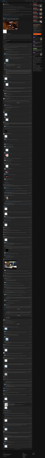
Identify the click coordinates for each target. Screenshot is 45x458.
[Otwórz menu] (29, 4)
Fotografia (34, 60)
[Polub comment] (31, 51)
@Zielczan (7, 96)
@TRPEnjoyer (7, 305)
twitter (33, 454)
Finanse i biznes (34, 62)
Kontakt (23, 453)
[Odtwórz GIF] (10, 25)
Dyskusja (7, 2)
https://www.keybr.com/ (13, 402)
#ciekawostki (38, 66)
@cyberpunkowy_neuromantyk (9, 139)
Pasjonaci (40, 62)
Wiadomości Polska (40, 57)
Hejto (3, 2)
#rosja (36, 66)
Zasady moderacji (25, 455)
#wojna (34, 66)
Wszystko (34, 57)
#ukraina (39, 65)
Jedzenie (38, 61)
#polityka (37, 65)
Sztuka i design (40, 60)
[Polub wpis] (31, 4)
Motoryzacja (37, 60)
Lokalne (35, 63)
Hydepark (36, 57)
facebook (33, 453)
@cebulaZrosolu (7, 54)
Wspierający (24, 457)
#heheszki (34, 65)
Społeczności (24, 456)
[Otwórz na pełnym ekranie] (16, 22)
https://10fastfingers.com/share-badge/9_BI (7, 15)
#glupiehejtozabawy (18, 15)
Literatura (34, 61)
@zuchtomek (6, 44)
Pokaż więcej (18, 315)
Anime (36, 61)
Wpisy (4, 2)
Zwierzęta (38, 62)
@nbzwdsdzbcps (7, 220)
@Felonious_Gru (7, 285)
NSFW (33, 63)
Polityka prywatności (25, 454)
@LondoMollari (7, 169)
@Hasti (6, 369)
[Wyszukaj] (25, 1)
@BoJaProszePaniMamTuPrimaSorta (9, 188)
